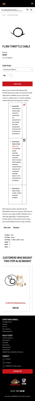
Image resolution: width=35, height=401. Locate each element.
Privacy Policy (6, 349)
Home (3, 15)
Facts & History (6, 329)
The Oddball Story (7, 322)
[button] (27, 9)
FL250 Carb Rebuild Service (15, 303)
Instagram (8, 362)
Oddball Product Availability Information (12, 352)
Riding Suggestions (7, 331)
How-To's (4, 326)
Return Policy (5, 345)
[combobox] (12, 10)
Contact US (17, 371)
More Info (7, 227)
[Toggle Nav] (33, 3)
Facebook (8, 359)
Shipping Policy (6, 347)
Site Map (4, 324)
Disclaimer (5, 342)
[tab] (7, 228)
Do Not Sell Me (6, 340)
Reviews (16, 227)
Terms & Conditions (7, 338)
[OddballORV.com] (4, 3)
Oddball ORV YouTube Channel (13, 366)
